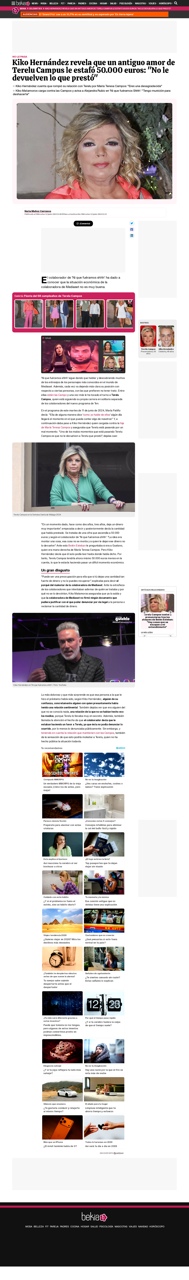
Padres (64, 1226)
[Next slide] (170, 612)
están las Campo (57, 395)
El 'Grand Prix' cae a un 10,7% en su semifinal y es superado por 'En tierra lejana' (78, 14)
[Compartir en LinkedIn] (131, 235)
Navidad (143, 1226)
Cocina (74, 1226)
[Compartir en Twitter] (131, 223)
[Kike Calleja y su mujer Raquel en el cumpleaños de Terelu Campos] (59, 328)
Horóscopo (156, 1226)
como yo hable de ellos (96, 415)
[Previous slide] (144, 612)
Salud (94, 1226)
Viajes (133, 1226)
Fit (47, 1226)
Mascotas (121, 1226)
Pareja (54, 1226)
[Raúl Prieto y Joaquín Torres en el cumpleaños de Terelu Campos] (90, 328)
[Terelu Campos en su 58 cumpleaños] (28, 328)
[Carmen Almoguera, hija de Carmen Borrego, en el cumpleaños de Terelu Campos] (120, 328)
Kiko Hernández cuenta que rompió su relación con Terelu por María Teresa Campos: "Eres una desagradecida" (89, 86)
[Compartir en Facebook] (131, 229)
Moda (28, 1226)
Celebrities (35, 8)
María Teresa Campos (57, 427)
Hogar (85, 1226)
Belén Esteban (77, 545)
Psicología (106, 1226)
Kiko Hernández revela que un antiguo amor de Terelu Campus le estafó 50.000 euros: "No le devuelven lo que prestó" (108, 8)
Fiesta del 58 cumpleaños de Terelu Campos (53, 296)
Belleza (39, 1226)
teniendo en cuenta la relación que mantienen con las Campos (77, 733)
